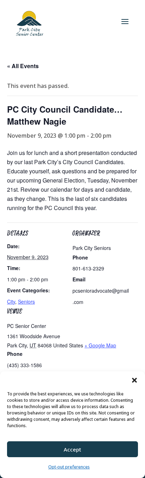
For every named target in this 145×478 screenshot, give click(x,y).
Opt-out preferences (69, 467)
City (11, 301)
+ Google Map (100, 345)
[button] (134, 380)
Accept (72, 449)
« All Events (23, 66)
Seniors (26, 301)
